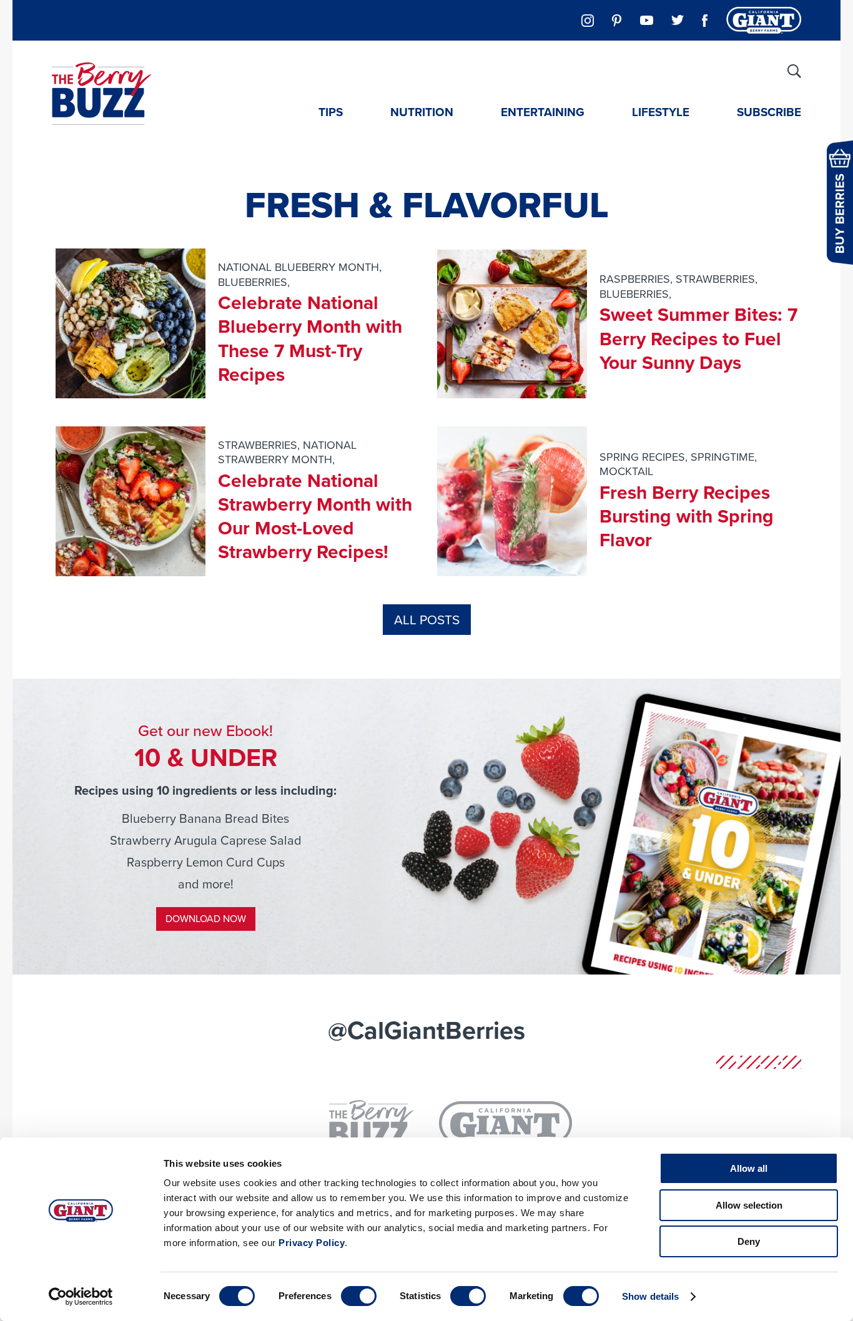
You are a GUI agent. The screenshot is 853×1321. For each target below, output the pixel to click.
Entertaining (542, 112)
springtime (722, 457)
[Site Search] (794, 71)
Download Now (205, 918)
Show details (650, 1296)
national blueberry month (298, 267)
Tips (330, 112)
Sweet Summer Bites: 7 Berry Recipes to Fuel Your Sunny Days (698, 338)
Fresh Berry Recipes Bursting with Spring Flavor (686, 516)
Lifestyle (660, 112)
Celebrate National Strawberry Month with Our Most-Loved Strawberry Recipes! (315, 516)
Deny (748, 1241)
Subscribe (769, 112)
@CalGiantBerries (426, 1030)
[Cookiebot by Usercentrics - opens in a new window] (81, 1296)
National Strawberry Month (287, 452)
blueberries (252, 282)
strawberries (715, 279)
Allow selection (749, 1205)
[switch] (359, 1296)
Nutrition (421, 112)
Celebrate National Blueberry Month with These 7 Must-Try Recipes (310, 338)
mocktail (626, 471)
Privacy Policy (312, 1242)
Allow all (748, 1168)
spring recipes (642, 457)
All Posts (427, 619)
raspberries (634, 279)
